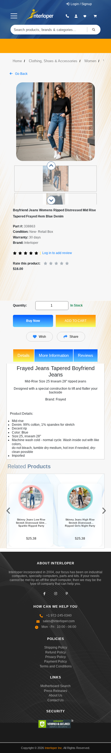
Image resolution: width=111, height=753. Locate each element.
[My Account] (76, 16)
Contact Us (55, 700)
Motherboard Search (55, 686)
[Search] (93, 29)
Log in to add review (57, 253)
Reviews (85, 355)
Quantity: (20, 305)
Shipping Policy (55, 647)
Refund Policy (55, 652)
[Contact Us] (67, 16)
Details (24, 355)
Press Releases (55, 691)
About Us (55, 695)
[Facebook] (44, 593)
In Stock (76, 305)
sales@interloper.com (59, 621)
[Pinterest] (66, 593)
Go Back (20, 74)
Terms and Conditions (56, 666)
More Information (54, 355)
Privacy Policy (55, 657)
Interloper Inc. (54, 748)
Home (17, 61)
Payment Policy (55, 661)
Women (90, 61)
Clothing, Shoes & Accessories (53, 61)
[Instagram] (55, 593)
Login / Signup (81, 4)
